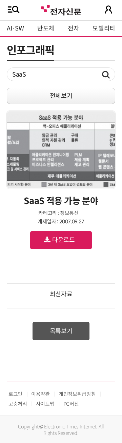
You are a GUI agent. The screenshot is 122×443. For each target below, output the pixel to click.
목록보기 (61, 331)
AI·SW (15, 28)
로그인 (15, 394)
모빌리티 (104, 28)
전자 (73, 28)
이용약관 (40, 394)
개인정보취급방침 (77, 394)
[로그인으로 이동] (108, 9)
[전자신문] (61, 9)
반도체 (45, 28)
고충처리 (17, 404)
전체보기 (61, 96)
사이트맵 (45, 404)
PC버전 (71, 404)
